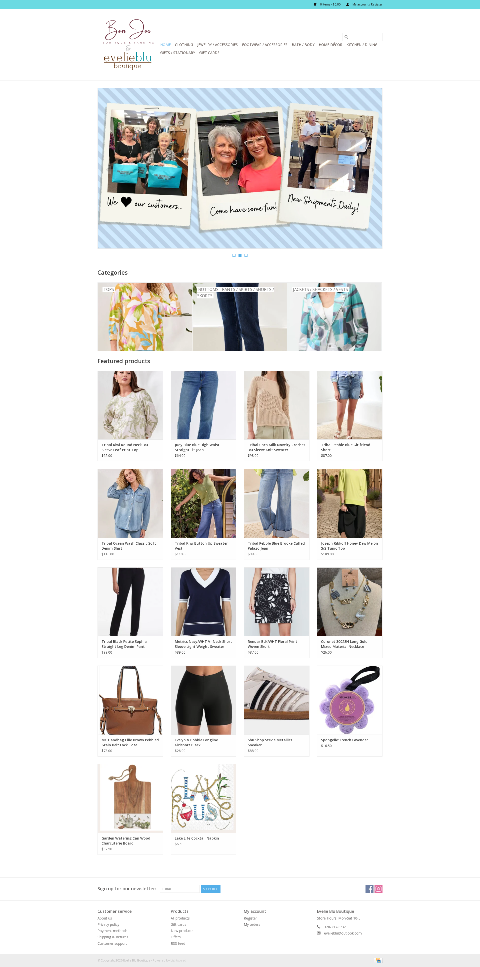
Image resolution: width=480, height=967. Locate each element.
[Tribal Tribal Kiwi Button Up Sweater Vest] (203, 503)
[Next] (372, 170)
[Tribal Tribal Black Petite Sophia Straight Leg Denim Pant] (130, 601)
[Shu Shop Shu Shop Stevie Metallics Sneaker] (277, 700)
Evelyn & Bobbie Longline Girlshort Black (196, 742)
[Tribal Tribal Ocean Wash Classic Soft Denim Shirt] (130, 503)
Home (165, 44)
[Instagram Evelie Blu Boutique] (378, 889)
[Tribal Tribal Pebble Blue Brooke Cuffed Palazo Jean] (277, 503)
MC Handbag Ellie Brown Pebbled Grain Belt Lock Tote (130, 742)
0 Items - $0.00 (330, 4)
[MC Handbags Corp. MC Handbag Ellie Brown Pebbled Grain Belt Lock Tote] (130, 700)
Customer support (112, 943)
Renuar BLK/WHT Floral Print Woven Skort (272, 644)
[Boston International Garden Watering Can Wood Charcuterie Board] (130, 798)
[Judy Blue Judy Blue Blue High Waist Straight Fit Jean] (203, 405)
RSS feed (178, 943)
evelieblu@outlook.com (343, 933)
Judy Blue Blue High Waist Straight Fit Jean (197, 447)
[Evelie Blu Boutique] (128, 45)
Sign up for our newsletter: (127, 888)
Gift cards (209, 52)
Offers (176, 937)
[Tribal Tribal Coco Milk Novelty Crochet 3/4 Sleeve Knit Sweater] (277, 405)
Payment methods (113, 930)
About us (105, 918)
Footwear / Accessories (265, 44)
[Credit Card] (377, 960)
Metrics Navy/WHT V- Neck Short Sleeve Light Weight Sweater (203, 644)
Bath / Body (303, 44)
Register (250, 918)
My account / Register (367, 4)
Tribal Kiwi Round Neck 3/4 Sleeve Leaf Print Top (125, 447)
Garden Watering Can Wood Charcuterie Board (126, 841)
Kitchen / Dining (362, 44)
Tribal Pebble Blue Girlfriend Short (345, 447)
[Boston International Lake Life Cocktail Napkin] (203, 798)
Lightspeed (178, 960)
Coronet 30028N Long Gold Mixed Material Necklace (344, 644)
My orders (252, 924)
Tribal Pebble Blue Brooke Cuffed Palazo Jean (276, 546)
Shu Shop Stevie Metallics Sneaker (270, 742)
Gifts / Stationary (177, 52)
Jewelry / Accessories (217, 44)
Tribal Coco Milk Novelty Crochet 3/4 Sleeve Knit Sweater (276, 447)
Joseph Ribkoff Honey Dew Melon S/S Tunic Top (349, 546)
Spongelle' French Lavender (344, 740)
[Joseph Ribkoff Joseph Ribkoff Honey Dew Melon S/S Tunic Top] (350, 503)
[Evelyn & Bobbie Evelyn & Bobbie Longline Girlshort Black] (203, 700)
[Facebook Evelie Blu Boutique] (370, 889)
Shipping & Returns (113, 937)
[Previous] (107, 170)
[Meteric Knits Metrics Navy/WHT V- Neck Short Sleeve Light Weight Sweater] (203, 601)
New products (182, 930)
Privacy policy (108, 924)
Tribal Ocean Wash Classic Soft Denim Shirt (129, 546)
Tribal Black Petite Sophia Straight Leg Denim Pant (124, 644)
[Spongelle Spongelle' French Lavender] (350, 700)
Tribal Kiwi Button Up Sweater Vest (201, 546)
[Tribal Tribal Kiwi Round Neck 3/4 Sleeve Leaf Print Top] (130, 405)
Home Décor (330, 44)
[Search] (346, 37)
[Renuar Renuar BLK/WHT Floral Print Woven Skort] (277, 601)
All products (180, 918)
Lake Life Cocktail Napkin (197, 838)
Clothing (184, 44)
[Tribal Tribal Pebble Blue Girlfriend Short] (350, 405)
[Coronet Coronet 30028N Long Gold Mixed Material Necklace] (350, 601)
